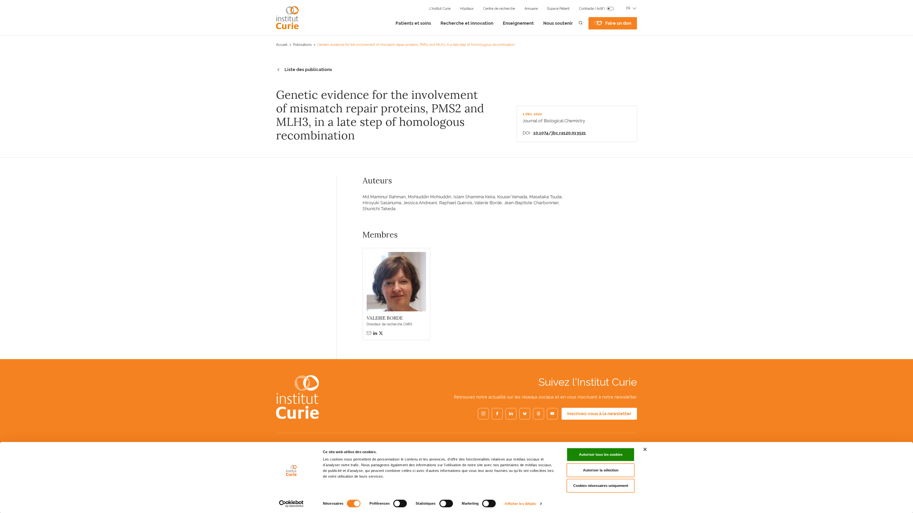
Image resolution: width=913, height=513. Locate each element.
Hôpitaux (467, 8)
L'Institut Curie (440, 8)
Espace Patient (558, 8)
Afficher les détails (520, 504)
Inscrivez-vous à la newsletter (599, 413)
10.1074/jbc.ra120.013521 (559, 132)
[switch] (400, 503)
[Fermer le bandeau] (645, 449)
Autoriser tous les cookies (600, 454)
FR (628, 8)
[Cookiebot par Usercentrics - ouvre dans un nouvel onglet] (291, 503)
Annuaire (531, 8)
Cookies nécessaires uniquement (600, 486)
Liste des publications (308, 69)
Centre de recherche (499, 8)
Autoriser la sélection (600, 470)
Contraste (592, 8)
